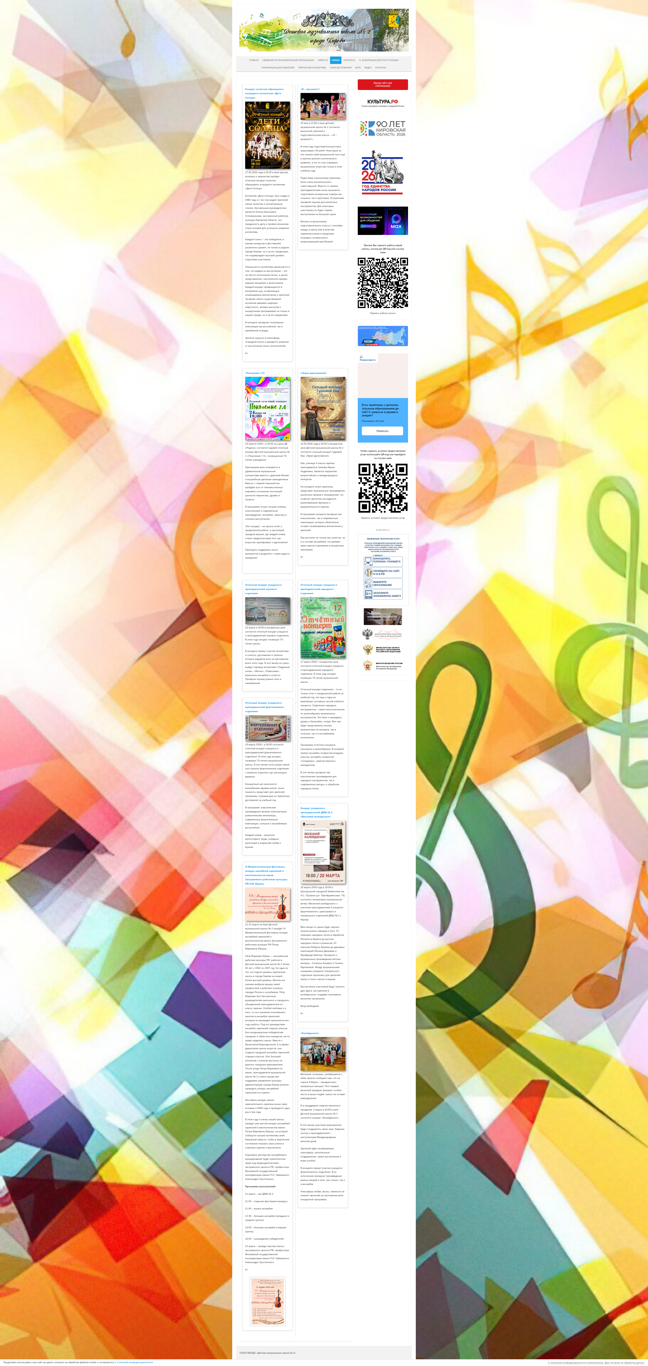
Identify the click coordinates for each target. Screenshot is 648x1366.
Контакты (380, 68)
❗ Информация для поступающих (379, 60)
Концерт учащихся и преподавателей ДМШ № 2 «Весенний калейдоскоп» (316, 812)
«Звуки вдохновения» (314, 373)
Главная (254, 60)
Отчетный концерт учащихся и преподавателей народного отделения (319, 589)
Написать (382, 431)
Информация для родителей (278, 68)
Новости (323, 60)
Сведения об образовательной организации (288, 60)
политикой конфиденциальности (135, 1362)
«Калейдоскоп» (310, 1033)
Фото (358, 68)
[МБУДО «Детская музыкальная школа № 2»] (324, 50)
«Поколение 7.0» (255, 373)
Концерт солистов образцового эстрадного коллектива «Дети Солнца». (264, 93)
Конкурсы (349, 60)
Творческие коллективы (312, 68)
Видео (368, 68)
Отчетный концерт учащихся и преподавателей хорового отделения (263, 589)
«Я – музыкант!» (310, 89)
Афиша (336, 60)
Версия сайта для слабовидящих (383, 84)
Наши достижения (341, 68)
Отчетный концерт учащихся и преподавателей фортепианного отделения (264, 707)
